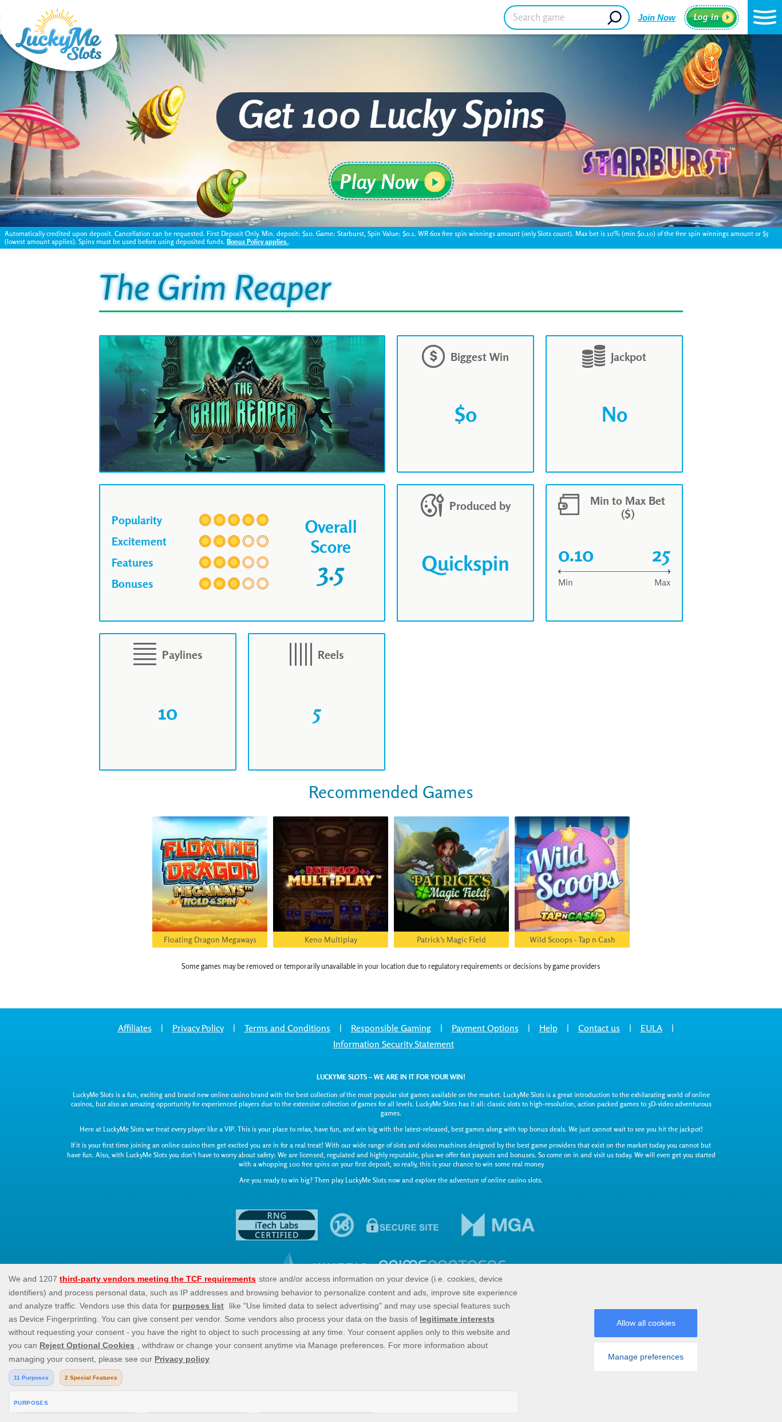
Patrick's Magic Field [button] (451, 939)
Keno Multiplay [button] (331, 939)
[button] (765, 17)
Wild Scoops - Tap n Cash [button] (572, 939)
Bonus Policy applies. (257, 241)
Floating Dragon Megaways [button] (210, 939)
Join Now (657, 17)
